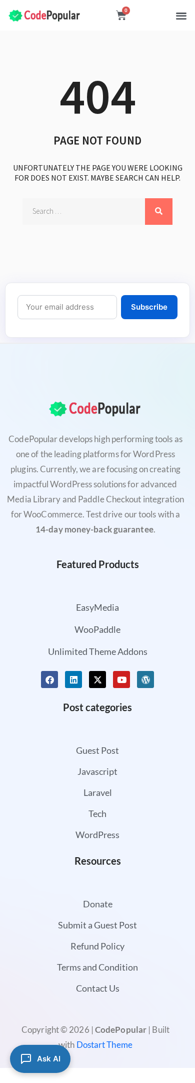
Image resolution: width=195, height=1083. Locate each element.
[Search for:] (97, 211)
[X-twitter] (97, 679)
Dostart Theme (104, 1044)
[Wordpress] (145, 679)
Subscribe (149, 307)
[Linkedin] (73, 679)
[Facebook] (49, 679)
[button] (181, 15)
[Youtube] (121, 679)
